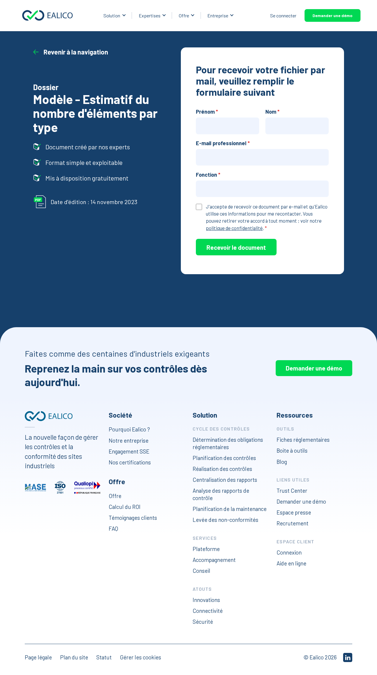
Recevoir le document (236, 247)
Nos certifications (130, 462)
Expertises (150, 15)
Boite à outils (292, 450)
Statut (104, 657)
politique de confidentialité (234, 228)
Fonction (208, 174)
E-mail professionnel (223, 143)
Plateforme (206, 548)
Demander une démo (332, 15)
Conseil (201, 570)
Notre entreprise (128, 440)
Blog (282, 461)
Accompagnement (214, 559)
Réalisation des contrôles (222, 468)
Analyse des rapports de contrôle (221, 494)
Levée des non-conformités (225, 519)
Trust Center (292, 490)
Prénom (207, 111)
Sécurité (203, 621)
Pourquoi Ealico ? (129, 429)
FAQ (113, 528)
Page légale (38, 657)
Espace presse (294, 512)
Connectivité (208, 610)
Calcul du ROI (124, 506)
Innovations (206, 599)
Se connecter (283, 15)
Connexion (289, 552)
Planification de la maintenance (230, 508)
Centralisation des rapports (225, 479)
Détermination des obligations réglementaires (228, 443)
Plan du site (74, 657)
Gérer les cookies (140, 657)
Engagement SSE (129, 451)
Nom (272, 111)
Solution (111, 15)
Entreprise (217, 15)
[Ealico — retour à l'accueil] (48, 416)
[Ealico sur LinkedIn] (347, 657)
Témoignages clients (133, 517)
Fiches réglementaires (303, 439)
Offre (184, 15)
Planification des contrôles (224, 457)
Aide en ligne (291, 563)
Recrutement (292, 523)
